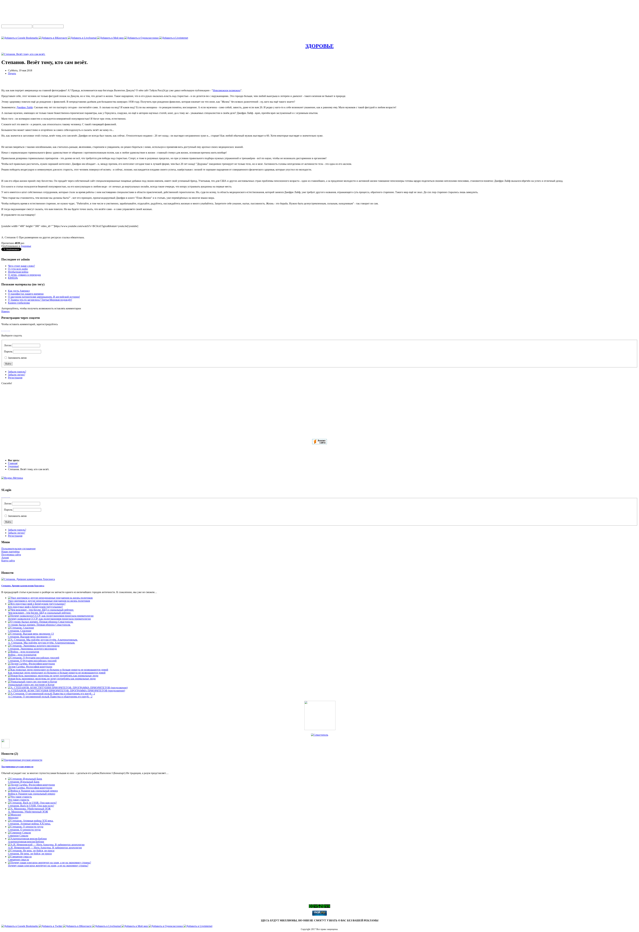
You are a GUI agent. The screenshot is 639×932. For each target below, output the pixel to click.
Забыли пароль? (17, 371)
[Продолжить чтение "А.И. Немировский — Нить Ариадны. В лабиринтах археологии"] (46, 844)
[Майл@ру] (5, 329)
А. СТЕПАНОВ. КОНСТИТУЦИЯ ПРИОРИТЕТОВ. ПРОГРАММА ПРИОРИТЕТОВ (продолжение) (66, 690)
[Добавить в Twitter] (51, 926)
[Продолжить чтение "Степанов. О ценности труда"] (25, 826)
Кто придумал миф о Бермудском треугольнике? (35, 606)
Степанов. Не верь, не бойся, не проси (30, 853)
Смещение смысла (18, 859)
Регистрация (15, 377)
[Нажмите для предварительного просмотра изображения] (23, 54)
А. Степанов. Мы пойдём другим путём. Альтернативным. (41, 642)
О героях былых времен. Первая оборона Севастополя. (39, 624)
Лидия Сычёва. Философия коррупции (30, 666)
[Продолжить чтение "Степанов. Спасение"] (21, 627)
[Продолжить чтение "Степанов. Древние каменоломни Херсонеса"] (28, 579)
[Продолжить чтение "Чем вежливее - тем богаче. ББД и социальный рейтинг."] (41, 609)
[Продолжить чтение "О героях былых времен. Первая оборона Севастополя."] (40, 621)
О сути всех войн (18, 268)
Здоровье (26, 246)
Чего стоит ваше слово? (21, 265)
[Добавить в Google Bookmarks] (20, 37)
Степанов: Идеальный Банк (23, 781)
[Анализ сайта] (319, 443)
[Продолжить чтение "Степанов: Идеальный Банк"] (25, 778)
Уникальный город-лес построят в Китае (31, 684)
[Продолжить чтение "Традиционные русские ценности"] (21, 760)
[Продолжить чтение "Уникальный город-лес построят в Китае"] (32, 681)
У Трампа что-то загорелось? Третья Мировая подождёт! (40, 299)
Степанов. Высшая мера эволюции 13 (29, 636)
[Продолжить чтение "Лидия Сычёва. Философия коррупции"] (31, 663)
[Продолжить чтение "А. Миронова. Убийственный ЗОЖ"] (29, 808)
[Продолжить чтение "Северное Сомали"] (19, 832)
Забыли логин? (16, 374)
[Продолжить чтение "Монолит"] (14, 814)
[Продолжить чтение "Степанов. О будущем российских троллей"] (33, 657)
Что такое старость (18, 799)
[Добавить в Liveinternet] (173, 37)
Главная (12, 463)
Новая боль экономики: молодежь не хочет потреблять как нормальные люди (52, 678)
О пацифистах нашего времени (26, 293)
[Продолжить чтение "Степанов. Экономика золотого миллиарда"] (33, 645)
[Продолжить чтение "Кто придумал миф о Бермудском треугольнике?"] (37, 603)
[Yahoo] (8, 329)
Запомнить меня (16, 357)
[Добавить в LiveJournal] (82, 37)
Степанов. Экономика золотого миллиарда (32, 648)
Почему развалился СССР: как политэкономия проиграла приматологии (49, 618)
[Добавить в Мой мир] (110, 37)
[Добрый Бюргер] (319, 729)
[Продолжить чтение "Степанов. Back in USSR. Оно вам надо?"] (32, 802)
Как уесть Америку (19, 290)
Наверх (5, 311)
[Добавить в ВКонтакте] (53, 37)
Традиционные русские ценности (17, 766)
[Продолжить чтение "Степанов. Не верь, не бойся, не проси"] (31, 850)
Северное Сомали (18, 835)
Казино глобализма (19, 302)
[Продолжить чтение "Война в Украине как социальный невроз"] (33, 790)
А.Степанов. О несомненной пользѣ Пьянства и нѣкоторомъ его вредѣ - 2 (50, 696)
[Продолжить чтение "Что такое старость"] (20, 796)
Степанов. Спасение (19, 630)
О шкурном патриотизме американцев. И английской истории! (44, 296)
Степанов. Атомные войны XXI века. (29, 823)
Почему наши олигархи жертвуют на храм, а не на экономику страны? (48, 865)
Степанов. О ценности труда (24, 829)
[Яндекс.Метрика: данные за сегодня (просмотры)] (12, 477)
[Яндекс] (1, 329)
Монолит (13, 817)
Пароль (8, 351)
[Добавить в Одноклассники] (141, 37)
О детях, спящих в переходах (24, 274)
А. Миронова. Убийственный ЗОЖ (28, 811)
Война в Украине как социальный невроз (31, 793)
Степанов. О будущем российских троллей (32, 660)
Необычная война (18, 271)
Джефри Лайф (24, 107)
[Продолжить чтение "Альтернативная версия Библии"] (27, 838)
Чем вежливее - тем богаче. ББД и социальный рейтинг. (39, 612)
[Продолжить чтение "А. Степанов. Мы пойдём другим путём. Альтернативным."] (43, 639)
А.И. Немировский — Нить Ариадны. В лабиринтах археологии (45, 847)
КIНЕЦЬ (13, 277)
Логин (7, 345)
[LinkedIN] (9, 329)
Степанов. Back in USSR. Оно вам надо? (31, 805)
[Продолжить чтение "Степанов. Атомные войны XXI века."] (30, 820)
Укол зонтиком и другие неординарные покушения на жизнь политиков (49, 600)
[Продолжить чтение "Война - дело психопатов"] (23, 651)
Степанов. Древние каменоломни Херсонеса (22, 585)
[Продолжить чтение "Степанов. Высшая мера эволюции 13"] (31, 633)
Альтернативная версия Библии (26, 841)
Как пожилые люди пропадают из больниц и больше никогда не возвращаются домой (57, 672)
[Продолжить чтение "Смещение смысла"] (20, 856)
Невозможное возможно (226, 90)
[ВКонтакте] (4, 329)
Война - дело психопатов (22, 654)
